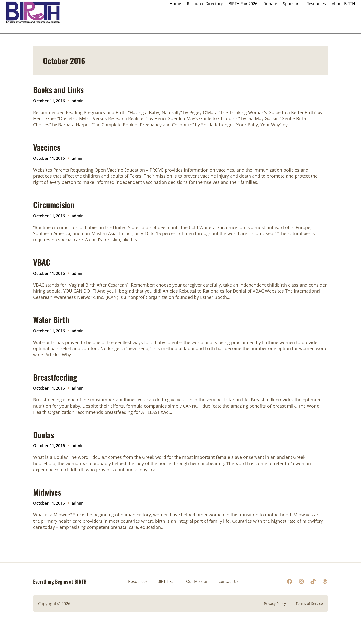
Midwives (47, 492)
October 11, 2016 (49, 100)
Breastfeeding (55, 377)
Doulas (43, 434)
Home (175, 3)
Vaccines (46, 147)
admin (77, 100)
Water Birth (51, 319)
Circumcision (53, 204)
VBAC (41, 262)
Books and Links (58, 89)
